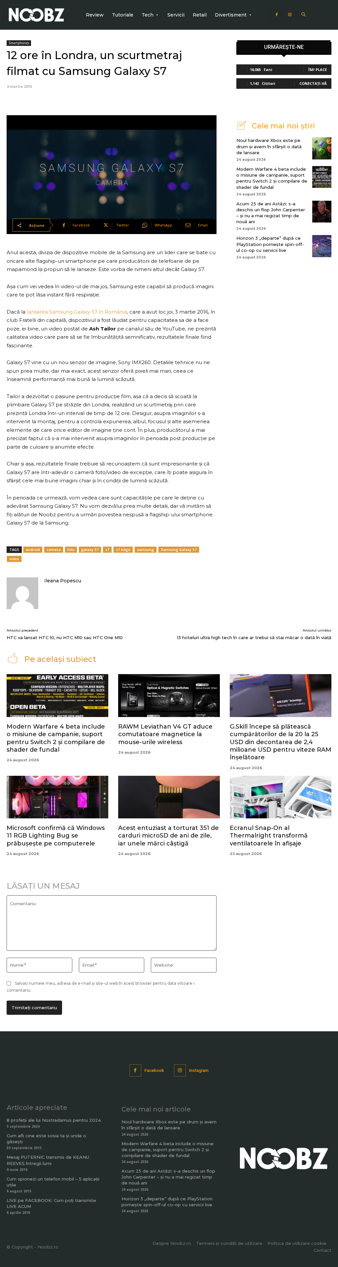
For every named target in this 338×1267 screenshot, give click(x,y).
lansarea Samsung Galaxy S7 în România (77, 312)
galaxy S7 (90, 549)
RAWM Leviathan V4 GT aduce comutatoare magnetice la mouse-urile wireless (165, 734)
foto (71, 549)
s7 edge (123, 549)
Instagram (199, 1070)
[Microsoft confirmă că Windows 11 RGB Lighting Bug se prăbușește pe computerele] (57, 797)
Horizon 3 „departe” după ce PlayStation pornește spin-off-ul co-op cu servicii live (270, 244)
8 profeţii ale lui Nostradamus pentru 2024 (54, 1120)
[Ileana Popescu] (22, 593)
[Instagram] (290, 15)
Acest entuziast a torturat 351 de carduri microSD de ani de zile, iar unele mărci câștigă (168, 835)
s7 (107, 549)
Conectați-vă (313, 83)
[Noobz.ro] (36, 15)
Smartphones (19, 43)
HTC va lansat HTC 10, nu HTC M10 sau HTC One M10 (65, 637)
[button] (303, 15)
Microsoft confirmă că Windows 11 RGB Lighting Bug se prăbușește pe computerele (56, 835)
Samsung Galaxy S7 (179, 549)
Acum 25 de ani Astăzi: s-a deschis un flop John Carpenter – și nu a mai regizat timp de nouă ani (168, 1176)
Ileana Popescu (62, 581)
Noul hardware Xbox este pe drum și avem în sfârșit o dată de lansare (269, 146)
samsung (145, 549)
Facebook (154, 1070)
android (33, 549)
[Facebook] (277, 15)
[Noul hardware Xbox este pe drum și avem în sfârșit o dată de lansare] (321, 148)
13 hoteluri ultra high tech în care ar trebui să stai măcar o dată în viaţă (254, 637)
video (14, 558)
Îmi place (317, 69)
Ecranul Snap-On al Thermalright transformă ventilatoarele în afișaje (269, 835)
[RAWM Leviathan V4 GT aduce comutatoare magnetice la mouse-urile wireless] (169, 695)
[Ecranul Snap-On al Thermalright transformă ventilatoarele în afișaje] (280, 797)
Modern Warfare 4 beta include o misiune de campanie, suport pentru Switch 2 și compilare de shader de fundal (271, 178)
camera (54, 549)
